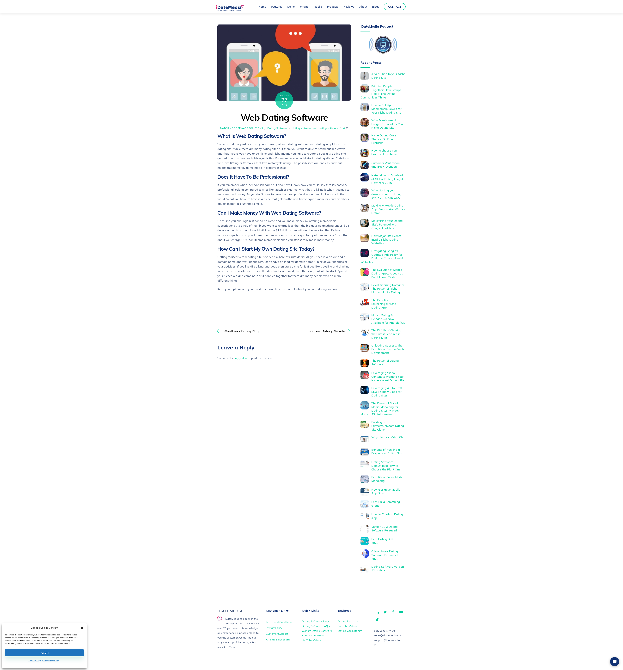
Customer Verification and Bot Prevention (385, 164)
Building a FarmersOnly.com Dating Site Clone (387, 425)
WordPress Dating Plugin (242, 331)
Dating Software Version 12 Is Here (387, 568)
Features (276, 6)
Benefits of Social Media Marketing (387, 478)
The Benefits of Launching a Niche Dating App (383, 303)
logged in (241, 358)
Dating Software (277, 128)
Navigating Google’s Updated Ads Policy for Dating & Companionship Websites (382, 256)
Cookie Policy (35, 660)
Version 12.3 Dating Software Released (384, 528)
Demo (291, 6)
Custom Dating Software (317, 630)
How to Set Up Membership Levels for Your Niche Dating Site (386, 108)
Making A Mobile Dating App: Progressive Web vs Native (388, 209)
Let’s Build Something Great (385, 503)
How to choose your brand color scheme (384, 152)
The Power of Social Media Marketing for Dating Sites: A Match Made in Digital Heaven (380, 408)
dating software (302, 128)
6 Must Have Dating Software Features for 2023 (385, 554)
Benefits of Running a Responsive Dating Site (386, 451)
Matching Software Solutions (241, 128)
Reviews (348, 6)
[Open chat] (614, 661)
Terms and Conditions (279, 622)
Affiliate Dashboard (278, 639)
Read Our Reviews (313, 635)
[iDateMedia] (230, 10)
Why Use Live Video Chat (388, 437)
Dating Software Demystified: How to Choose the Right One (385, 465)
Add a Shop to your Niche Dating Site (388, 75)
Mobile (318, 6)
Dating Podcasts (348, 621)
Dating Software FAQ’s (316, 626)
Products (332, 6)
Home (262, 6)
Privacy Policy (274, 627)
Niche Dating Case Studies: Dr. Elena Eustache (383, 139)
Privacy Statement (50, 660)
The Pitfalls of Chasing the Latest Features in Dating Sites (386, 333)
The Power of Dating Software (385, 362)
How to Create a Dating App (387, 516)
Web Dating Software (284, 117)
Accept (44, 652)
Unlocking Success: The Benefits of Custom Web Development (387, 349)
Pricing (304, 6)
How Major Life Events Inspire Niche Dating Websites (386, 239)
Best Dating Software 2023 (385, 540)
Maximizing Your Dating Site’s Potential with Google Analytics (387, 224)
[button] (82, 627)
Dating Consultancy (350, 630)
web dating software (325, 128)
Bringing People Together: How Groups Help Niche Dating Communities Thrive (380, 91)
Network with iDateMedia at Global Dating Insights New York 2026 (388, 178)
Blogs (375, 6)
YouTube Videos (311, 640)
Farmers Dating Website (327, 331)
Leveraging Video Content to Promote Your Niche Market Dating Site (387, 376)
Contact (394, 6)
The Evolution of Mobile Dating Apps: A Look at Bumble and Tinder (387, 273)
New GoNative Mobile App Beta (385, 491)
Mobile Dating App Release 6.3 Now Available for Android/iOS (388, 318)
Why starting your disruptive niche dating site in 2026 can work (386, 194)
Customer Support (277, 633)
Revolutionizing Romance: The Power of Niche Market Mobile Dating (388, 288)
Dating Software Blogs (316, 621)
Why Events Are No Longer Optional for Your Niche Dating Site (387, 123)
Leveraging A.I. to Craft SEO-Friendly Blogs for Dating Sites (386, 391)
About (363, 6)
